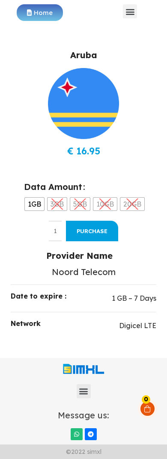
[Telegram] (91, 434)
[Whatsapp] (77, 434)
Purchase (92, 231)
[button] (130, 11)
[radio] (34, 204)
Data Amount (53, 186)
